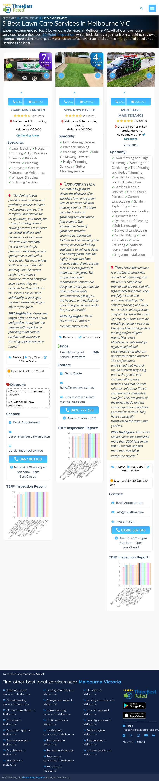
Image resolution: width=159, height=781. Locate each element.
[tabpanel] (28, 77)
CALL (18, 101)
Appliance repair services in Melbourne (16, 692)
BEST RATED (9, 18)
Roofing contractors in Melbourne (98, 702)
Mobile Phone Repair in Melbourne (19, 712)
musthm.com (125, 521)
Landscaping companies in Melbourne (58, 732)
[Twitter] (131, 735)
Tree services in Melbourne (94, 742)
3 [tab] (27, 92)
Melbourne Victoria (100, 682)
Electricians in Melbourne (13, 762)
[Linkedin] (153, 735)
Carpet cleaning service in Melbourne (16, 702)
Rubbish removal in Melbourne (96, 712)
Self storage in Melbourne (94, 732)
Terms (141, 742)
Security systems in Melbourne (97, 722)
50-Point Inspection (58, 34)
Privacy (128, 742)
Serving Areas (29, 135)
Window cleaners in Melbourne (97, 752)
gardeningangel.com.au (26, 450)
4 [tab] (30, 92)
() (38, 115)
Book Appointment (27, 422)
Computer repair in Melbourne (16, 732)
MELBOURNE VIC (29, 18)
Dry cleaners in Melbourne (14, 752)
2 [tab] (24, 92)
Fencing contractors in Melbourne (58, 692)
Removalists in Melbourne (54, 742)
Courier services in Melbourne (16, 742)
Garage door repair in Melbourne (58, 702)
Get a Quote (73, 373)
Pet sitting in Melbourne (52, 768)
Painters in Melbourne (60, 750)
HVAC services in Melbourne (55, 722)
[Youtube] (146, 735)
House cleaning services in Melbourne (57, 712)
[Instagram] (138, 735)
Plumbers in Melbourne (92, 692)
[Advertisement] (79, 642)
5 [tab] (34, 92)
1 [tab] (21, 92)
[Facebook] (124, 735)
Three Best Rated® (33, 777)
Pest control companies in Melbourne (58, 758)
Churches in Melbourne (12, 722)
